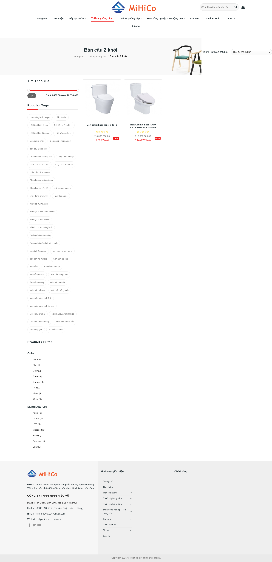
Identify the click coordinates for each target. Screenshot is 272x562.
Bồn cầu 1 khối (37, 141)
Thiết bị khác (213, 18)
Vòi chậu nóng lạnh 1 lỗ (40, 298)
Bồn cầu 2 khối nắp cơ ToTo (102, 125)
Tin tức (229, 18)
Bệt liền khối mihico (63, 125)
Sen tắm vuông (37, 282)
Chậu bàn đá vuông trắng (41, 180)
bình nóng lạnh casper (40, 117)
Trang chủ (42, 18)
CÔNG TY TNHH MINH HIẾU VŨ (48, 495)
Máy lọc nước (76, 18)
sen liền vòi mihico (38, 259)
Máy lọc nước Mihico (39, 219)
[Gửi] (236, 7)
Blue (36, 365)
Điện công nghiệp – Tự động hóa (165, 18)
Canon (38, 418)
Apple (37, 413)
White (37, 399)
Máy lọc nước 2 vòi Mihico (42, 211)
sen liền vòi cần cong (62, 251)
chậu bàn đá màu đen (40, 172)
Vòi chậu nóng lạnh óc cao (42, 306)
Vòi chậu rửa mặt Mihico (63, 314)
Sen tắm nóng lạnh (59, 274)
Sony (37, 447)
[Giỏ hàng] (243, 7)
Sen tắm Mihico (37, 274)
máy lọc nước (61, 196)
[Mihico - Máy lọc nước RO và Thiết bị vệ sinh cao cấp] (136, 7)
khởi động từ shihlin (39, 196)
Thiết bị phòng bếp (129, 18)
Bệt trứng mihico (63, 133)
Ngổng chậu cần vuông (40, 235)
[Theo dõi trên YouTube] (39, 525)
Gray (37, 370)
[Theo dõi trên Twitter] (34, 525)
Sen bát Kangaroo (38, 251)
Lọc (32, 95)
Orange (38, 382)
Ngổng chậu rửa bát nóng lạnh (43, 243)
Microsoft (39, 430)
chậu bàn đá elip (66, 156)
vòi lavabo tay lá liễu (64, 322)
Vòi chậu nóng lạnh (59, 290)
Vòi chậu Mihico (37, 290)
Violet (37, 393)
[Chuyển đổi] (131, 493)
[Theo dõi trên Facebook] (29, 525)
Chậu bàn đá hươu (64, 164)
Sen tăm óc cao (60, 259)
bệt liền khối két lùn (39, 125)
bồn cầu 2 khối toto (38, 149)
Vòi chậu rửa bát (37, 314)
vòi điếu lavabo (55, 329)
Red (36, 387)
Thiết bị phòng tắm (101, 18)
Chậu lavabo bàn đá (39, 188)
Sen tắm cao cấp (52, 267)
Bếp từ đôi (61, 117)
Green (37, 376)
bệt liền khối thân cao (39, 133)
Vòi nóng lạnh (36, 329)
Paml (37, 435)
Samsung (39, 441)
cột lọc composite (62, 188)
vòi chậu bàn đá (57, 282)
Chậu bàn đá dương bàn (41, 156)
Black (37, 359)
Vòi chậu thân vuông (39, 322)
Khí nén (194, 18)
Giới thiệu (58, 18)
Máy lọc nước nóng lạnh (41, 227)
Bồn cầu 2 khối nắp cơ (60, 141)
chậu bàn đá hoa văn (39, 164)
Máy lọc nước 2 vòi (39, 204)
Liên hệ (136, 26)
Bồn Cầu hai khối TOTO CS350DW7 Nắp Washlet (143, 126)
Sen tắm (34, 267)
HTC (37, 424)
